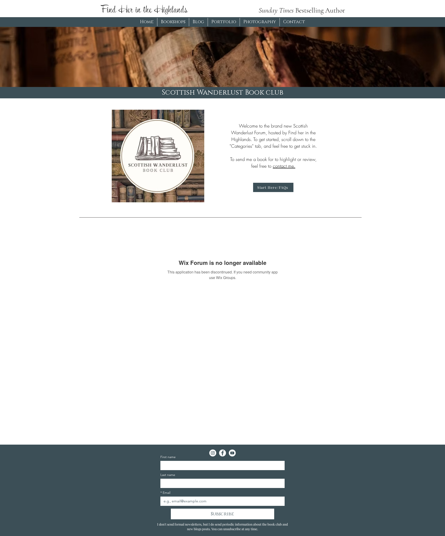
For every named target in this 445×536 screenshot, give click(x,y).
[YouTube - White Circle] (232, 452)
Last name (167, 475)
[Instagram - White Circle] (212, 452)
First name (168, 457)
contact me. (284, 166)
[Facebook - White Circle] (222, 452)
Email (165, 493)
